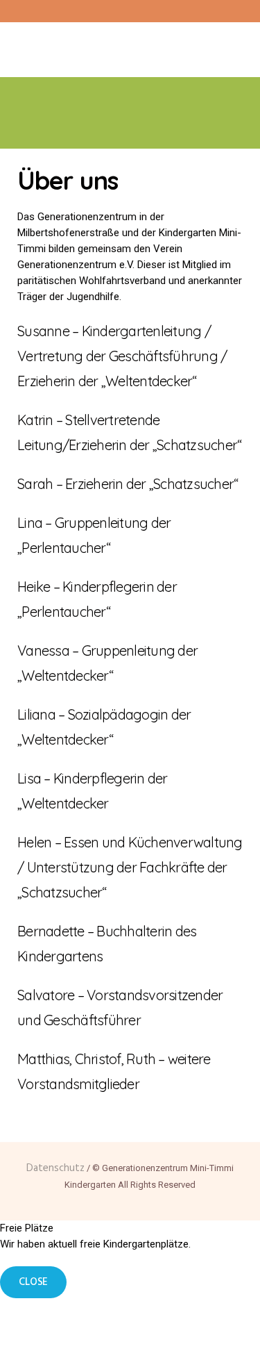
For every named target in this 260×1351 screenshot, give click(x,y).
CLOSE (33, 1282)
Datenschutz (55, 1168)
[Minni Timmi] (130, 44)
